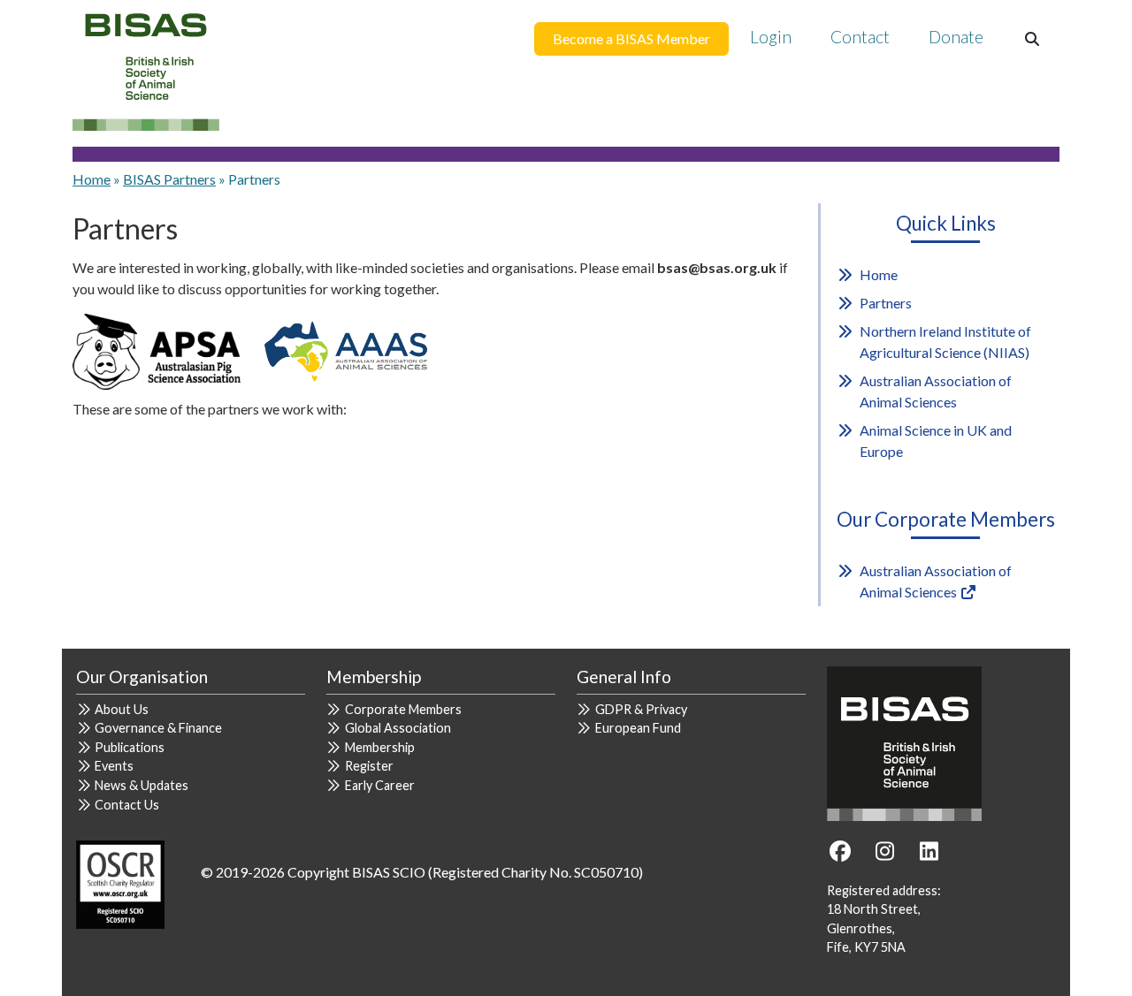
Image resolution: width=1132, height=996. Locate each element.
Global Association (398, 727)
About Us (122, 709)
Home (92, 179)
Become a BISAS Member (631, 38)
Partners (886, 302)
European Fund (638, 727)
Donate (956, 37)
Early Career (380, 785)
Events (114, 765)
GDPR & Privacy (641, 709)
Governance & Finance (158, 727)
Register (369, 765)
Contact (860, 37)
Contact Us (127, 804)
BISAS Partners (169, 179)
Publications (129, 747)
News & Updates (141, 785)
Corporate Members (403, 709)
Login (771, 37)
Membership (380, 747)
